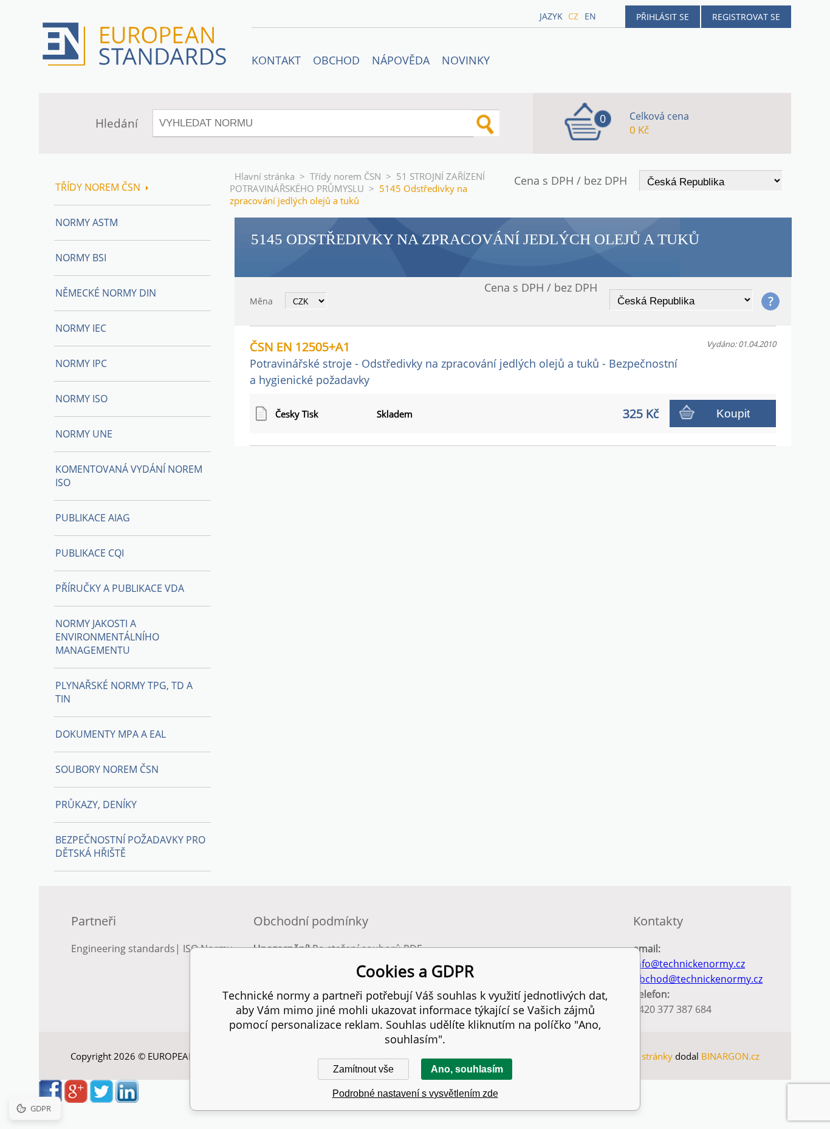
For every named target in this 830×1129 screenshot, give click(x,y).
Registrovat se (746, 16)
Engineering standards (123, 948)
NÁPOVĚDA (401, 60)
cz (573, 16)
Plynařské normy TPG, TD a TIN (124, 692)
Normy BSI (80, 257)
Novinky (466, 60)
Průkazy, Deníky (96, 804)
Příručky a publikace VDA (119, 588)
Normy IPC (81, 363)
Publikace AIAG (92, 517)
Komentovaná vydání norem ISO (128, 475)
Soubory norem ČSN (107, 769)
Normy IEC (80, 328)
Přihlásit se (662, 16)
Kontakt (276, 60)
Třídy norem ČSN (345, 176)
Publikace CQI (89, 553)
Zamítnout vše (363, 1069)
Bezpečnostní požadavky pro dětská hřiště (130, 846)
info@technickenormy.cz (689, 963)
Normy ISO (81, 398)
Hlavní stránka (265, 176)
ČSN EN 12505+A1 (463, 362)
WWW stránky (643, 1056)
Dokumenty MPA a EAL (110, 734)
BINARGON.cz (730, 1056)
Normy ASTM (86, 222)
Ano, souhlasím (467, 1069)
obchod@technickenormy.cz (698, 979)
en (590, 16)
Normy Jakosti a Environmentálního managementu (107, 637)
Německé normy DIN (105, 293)
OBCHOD (336, 60)
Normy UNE (83, 434)
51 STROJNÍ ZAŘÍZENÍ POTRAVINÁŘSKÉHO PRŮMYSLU (357, 182)
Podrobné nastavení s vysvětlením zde (415, 1093)
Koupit (733, 413)
